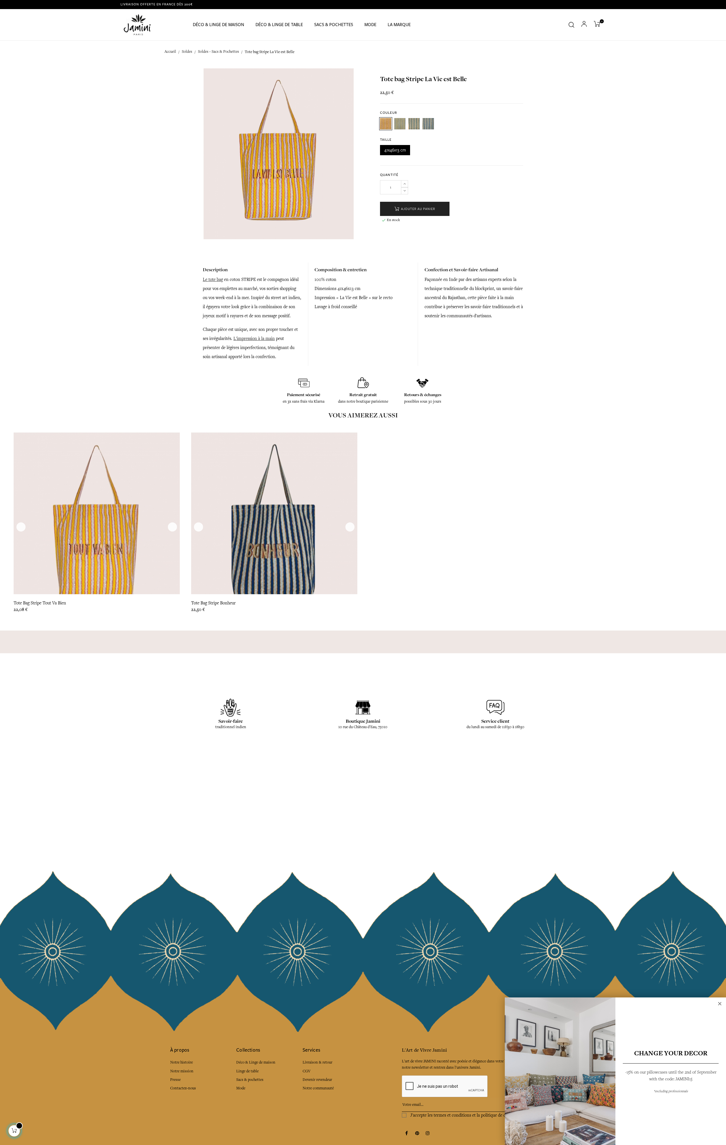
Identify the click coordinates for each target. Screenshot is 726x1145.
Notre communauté (318, 1088)
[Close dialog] (719, 1003)
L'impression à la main (254, 338)
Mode (240, 1088)
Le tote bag (213, 279)
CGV (307, 1071)
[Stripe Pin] (414, 123)
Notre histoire (181, 1062)
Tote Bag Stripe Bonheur (213, 603)
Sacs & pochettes (249, 1079)
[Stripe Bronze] (428, 123)
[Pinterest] (417, 1133)
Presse (175, 1079)
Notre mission (181, 1071)
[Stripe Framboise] (385, 123)
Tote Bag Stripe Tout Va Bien (40, 603)
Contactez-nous (183, 1088)
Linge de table (247, 1071)
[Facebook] (406, 1133)
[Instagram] (427, 1133)
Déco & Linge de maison (255, 1062)
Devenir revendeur (317, 1079)
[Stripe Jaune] (400, 123)
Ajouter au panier (417, 209)
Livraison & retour (317, 1062)
